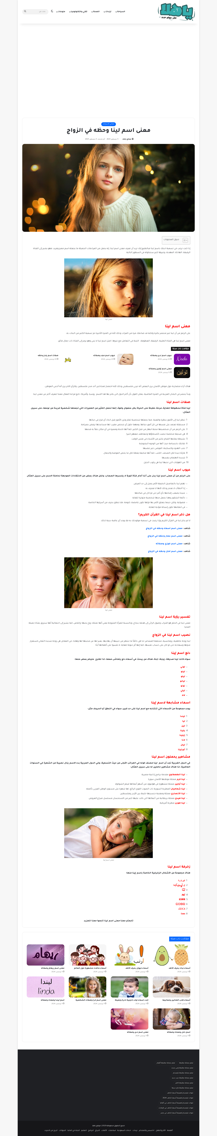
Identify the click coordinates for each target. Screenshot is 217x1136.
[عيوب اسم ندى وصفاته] (182, 359)
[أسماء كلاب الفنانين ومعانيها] (171, 987)
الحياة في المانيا (73, 1131)
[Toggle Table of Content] (184, 240)
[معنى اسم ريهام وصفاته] (45, 955)
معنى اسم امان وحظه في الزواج (165, 551)
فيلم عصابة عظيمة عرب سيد (182, 1078)
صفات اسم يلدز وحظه (48, 356)
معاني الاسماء (108, 124)
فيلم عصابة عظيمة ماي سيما (182, 1088)
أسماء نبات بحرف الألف (179, 968)
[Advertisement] (108, 47)
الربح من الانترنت (50, 1131)
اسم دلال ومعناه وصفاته (178, 1032)
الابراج (97, 1131)
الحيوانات (62, 1131)
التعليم (84, 1131)
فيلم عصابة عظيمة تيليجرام (183, 1073)
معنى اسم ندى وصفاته (137, 1032)
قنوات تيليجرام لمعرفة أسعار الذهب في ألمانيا (176, 1103)
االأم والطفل (161, 1131)
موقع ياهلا (126, 139)
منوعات (61, 12)
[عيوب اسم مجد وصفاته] (125, 359)
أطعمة (170, 1131)
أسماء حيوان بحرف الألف (136, 968)
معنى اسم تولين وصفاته (160, 369)
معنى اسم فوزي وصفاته (169, 544)
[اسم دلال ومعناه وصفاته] (171, 1019)
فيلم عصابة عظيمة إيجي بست (182, 1068)
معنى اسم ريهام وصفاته (52, 968)
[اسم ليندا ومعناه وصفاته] (45, 987)
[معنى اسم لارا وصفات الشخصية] (87, 987)
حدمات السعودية (124, 1131)
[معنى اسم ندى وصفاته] (129, 1019)
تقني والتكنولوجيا (79, 12)
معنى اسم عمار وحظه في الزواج (165, 536)
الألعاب (104, 1131)
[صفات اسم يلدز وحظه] (69, 359)
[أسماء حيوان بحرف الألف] (129, 955)
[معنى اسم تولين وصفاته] (182, 372)
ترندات (108, 12)
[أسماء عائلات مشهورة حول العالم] (87, 955)
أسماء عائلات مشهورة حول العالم (90, 968)
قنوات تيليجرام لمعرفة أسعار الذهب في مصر (177, 1113)
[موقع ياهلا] (176, 12)
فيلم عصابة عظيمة (186, 1063)
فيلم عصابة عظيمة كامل (184, 1083)
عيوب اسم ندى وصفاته (161, 356)
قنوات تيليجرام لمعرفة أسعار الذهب (180, 1093)
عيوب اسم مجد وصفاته (104, 356)
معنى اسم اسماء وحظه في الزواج (164, 528)
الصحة (96, 12)
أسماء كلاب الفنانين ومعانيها (176, 1000)
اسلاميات (112, 1131)
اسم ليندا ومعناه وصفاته (52, 1000)
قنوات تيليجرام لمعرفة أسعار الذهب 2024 (178, 1098)
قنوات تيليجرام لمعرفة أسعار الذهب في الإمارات (176, 1108)
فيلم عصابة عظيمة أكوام (166, 1063)
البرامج (91, 1131)
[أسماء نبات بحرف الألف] (171, 955)
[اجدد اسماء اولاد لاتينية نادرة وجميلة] (129, 987)
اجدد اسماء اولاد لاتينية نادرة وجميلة (131, 1000)
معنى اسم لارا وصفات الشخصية (91, 1000)
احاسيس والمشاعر (146, 1131)
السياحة (121, 12)
